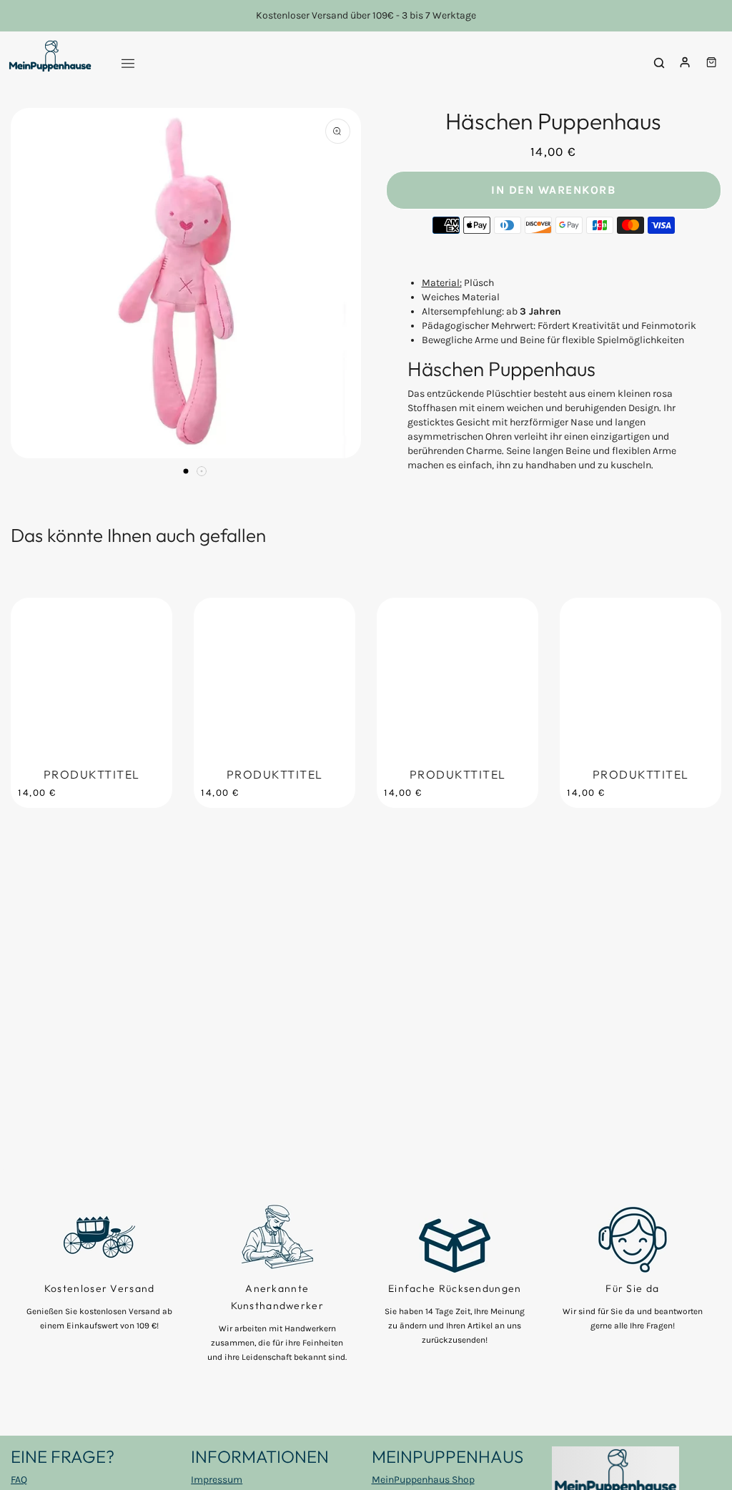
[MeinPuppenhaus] (50, 62)
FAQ (19, 1480)
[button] (186, 471)
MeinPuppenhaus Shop (423, 1480)
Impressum (216, 1480)
